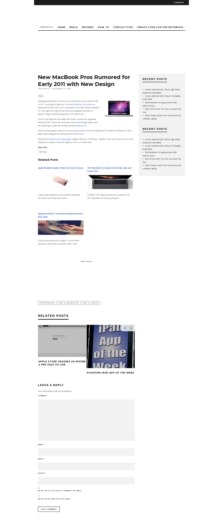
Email (41, 459)
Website (42, 473)
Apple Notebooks (47, 303)
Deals (73, 27)
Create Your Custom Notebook (160, 27)
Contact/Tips (123, 27)
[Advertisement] (111, 50)
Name (41, 444)
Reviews (88, 27)
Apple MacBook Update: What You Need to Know (60, 168)
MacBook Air (81, 125)
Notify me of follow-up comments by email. (60, 491)
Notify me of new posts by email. (54, 499)
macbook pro (73, 303)
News (41, 96)
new (85, 303)
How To (103, 27)
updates (95, 303)
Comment (42, 396)
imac (61, 303)
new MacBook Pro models (80, 104)
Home (61, 27)
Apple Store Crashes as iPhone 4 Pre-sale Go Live (62, 363)
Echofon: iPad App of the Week (110, 372)
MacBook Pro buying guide (60, 139)
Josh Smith (43, 89)
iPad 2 (81, 134)
